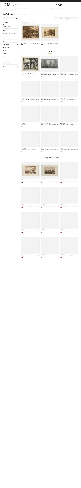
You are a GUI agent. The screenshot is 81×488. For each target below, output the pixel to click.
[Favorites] (75, 4)
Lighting (31, 8)
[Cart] (77, 4)
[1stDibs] (6, 4)
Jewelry (40, 8)
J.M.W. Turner (12, 10)
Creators (7, 10)
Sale (65, 8)
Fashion (51, 8)
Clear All (32, 22)
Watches (45, 8)
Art (35, 8)
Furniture (24, 8)
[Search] (17, 18)
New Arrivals (17, 8)
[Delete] (30, 22)
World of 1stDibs (58, 8)
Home (4, 10)
